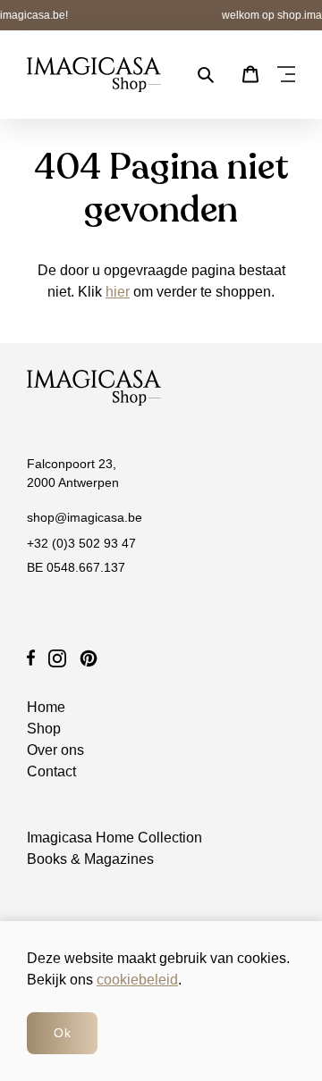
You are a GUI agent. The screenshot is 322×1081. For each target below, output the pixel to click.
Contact (51, 771)
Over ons (55, 750)
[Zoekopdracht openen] (206, 75)
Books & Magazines (90, 859)
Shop (44, 728)
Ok (62, 1033)
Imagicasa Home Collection (114, 837)
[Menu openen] (286, 75)
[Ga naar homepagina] (94, 74)
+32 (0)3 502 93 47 (81, 543)
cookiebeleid (137, 979)
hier (118, 291)
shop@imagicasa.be (84, 517)
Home (46, 707)
